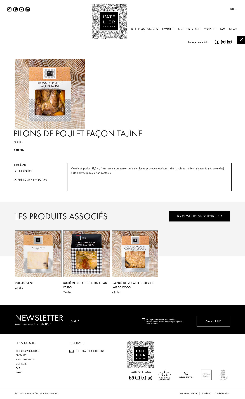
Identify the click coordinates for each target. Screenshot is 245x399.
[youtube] (21, 9)
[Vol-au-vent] (38, 254)
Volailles (19, 288)
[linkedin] (27, 9)
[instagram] (9, 9)
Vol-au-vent (24, 283)
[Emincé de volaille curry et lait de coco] (135, 254)
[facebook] (15, 9)
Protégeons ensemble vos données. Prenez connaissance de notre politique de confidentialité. (164, 321)
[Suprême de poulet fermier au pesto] (86, 254)
